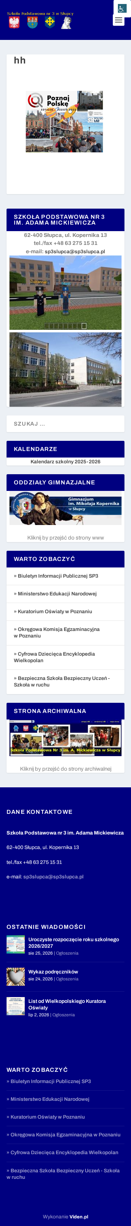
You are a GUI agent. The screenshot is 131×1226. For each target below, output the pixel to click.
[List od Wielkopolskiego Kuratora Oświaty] (16, 1006)
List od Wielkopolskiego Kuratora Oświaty (67, 1004)
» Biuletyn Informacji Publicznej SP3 (56, 576)
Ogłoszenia (67, 953)
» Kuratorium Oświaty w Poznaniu (53, 611)
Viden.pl (79, 1216)
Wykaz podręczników (53, 972)
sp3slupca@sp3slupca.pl (75, 251)
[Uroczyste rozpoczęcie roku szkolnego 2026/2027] (16, 944)
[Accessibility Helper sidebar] (122, 8)
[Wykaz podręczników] (16, 977)
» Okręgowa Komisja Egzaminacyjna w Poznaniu (63, 1134)
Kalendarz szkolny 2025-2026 (65, 461)
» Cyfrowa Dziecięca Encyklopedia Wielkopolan (62, 1152)
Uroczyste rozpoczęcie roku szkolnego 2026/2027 (73, 943)
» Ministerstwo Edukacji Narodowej (55, 593)
